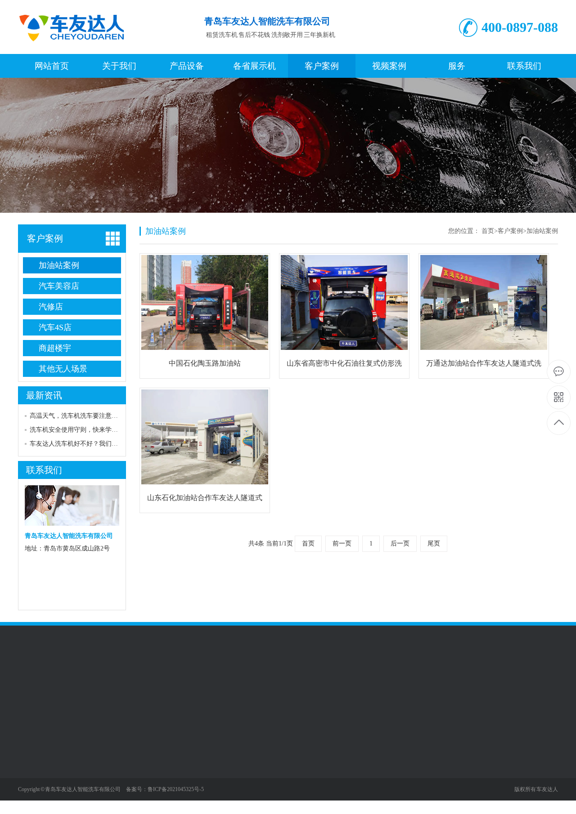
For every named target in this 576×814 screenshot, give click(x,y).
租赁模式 (30, 777)
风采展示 (30, 790)
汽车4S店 (55, 327)
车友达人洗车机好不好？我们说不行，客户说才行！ (102, 443)
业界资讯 (30, 763)
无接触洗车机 (99, 763)
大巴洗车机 (96, 790)
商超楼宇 (55, 348)
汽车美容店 (59, 286)
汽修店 (51, 306)
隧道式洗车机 (99, 777)
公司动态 (30, 750)
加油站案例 (59, 265)
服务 (456, 66)
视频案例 (389, 66)
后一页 (400, 543)
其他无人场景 (63, 368)
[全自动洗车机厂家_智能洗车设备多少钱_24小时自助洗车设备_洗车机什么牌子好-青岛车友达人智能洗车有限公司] (76, 44)
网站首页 (52, 66)
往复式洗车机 (99, 750)
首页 (488, 231)
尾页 (434, 543)
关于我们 (119, 66)
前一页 (342, 543)
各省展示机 (254, 66)
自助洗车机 (96, 804)
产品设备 (187, 66)
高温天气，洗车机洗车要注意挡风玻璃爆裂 (89, 415)
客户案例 (322, 66)
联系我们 (524, 66)
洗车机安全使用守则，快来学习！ (77, 429)
